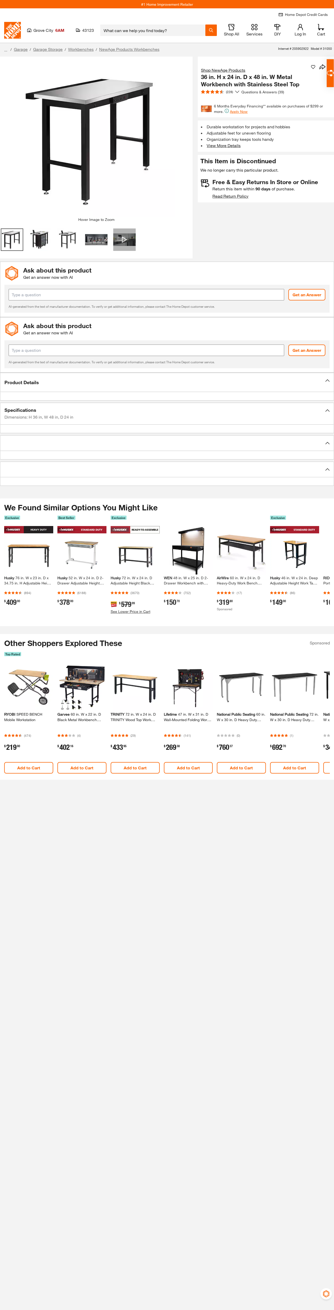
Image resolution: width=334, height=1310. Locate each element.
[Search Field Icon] (211, 30)
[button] (167, 382)
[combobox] (152, 30)
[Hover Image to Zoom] (96, 139)
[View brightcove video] (124, 239)
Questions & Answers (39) (262, 92)
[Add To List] (313, 67)
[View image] (12, 239)
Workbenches (81, 49)
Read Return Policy (230, 196)
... (5, 50)
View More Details (224, 145)
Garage (21, 49)
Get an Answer (307, 294)
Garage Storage (48, 49)
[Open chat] (330, 73)
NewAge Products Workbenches (129, 49)
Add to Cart (28, 767)
